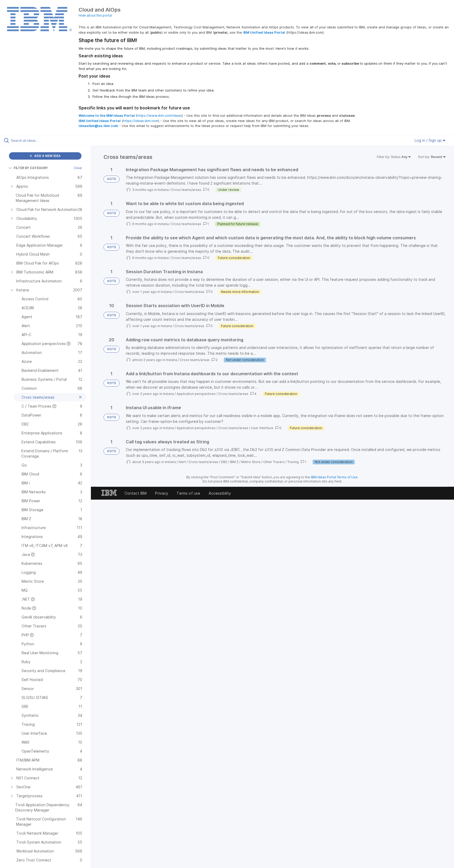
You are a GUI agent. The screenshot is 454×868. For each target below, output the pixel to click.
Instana (163, 190)
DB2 (224, 462)
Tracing (293, 462)
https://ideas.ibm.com (140, 121)
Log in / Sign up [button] (429, 140)
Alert (182, 462)
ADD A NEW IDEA (47, 156)
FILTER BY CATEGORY (31, 168)
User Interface (262, 428)
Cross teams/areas (186, 190)
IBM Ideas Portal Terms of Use (334, 477)
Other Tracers (274, 462)
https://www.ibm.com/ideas (159, 115)
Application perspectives (196, 394)
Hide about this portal (95, 15)
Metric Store (251, 462)
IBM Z (234, 462)
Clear (78, 168)
